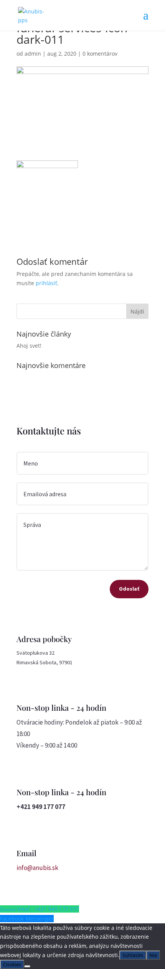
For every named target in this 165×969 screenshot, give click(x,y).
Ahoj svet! (28, 345)
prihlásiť (46, 283)
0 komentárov (99, 53)
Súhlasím (132, 955)
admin (33, 53)
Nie (153, 955)
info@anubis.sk (37, 867)
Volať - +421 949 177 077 (48, 909)
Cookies (12, 964)
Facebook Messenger (27, 918)
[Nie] (27, 966)
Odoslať (129, 588)
